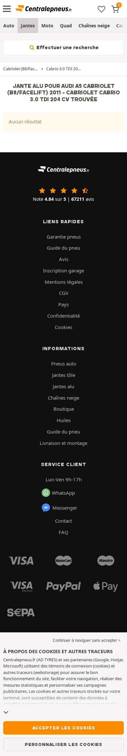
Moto (47, 25)
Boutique (63, 408)
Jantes (28, 25)
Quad (66, 25)
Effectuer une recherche (67, 47)
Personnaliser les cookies (63, 744)
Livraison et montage (63, 443)
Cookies (63, 327)
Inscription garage (63, 270)
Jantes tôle (63, 375)
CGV (63, 293)
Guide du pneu (63, 247)
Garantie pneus (64, 236)
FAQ (63, 532)
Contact (63, 520)
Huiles (64, 420)
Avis (63, 259)
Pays (63, 304)
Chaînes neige (94, 25)
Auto (8, 25)
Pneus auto (63, 363)
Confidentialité (63, 315)
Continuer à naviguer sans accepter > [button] (86, 640)
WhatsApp (63, 492)
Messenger (64, 507)
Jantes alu (63, 386)
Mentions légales (64, 282)
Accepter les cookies (63, 727)
